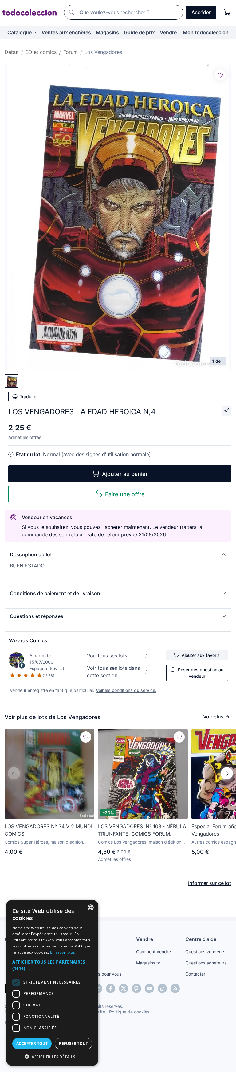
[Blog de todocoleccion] (175, 988)
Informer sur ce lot (209, 883)
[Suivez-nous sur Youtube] (149, 988)
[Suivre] (220, 74)
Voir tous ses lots (107, 656)
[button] (118, 554)
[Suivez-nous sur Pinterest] (136, 988)
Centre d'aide (200, 939)
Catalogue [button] (20, 32)
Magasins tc (148, 962)
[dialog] (52, 983)
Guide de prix (139, 32)
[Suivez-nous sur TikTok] (162, 988)
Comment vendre (153, 951)
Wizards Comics (28, 640)
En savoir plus (62, 952)
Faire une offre (125, 494)
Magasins (107, 32)
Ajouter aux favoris (201, 655)
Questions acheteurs (205, 962)
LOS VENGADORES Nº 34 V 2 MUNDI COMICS (48, 830)
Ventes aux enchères (66, 32)
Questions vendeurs (205, 951)
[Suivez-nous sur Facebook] (110, 988)
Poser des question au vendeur (200, 673)
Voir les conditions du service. (126, 690)
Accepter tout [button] (32, 1043)
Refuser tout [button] (73, 1043)
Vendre (168, 32)
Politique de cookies (129, 1011)
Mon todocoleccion (206, 32)
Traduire (28, 396)
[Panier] (227, 12)
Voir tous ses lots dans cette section (113, 671)
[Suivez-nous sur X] (123, 988)
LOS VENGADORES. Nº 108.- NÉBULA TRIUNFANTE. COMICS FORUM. (142, 830)
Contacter (195, 973)
